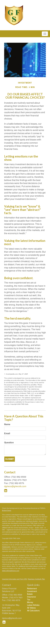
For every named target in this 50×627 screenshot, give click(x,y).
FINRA (4, 547)
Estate (30, 594)
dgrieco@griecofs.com (15, 486)
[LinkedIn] (3, 621)
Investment (32, 591)
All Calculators (33, 610)
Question (9, 442)
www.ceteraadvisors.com (10, 570)
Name (7, 424)
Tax (28, 599)
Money (30, 602)
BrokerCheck (6, 510)
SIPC (9, 547)
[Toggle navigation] (45, 33)
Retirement (32, 588)
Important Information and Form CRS (14, 579)
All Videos (31, 607)
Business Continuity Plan (36, 579)
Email (7, 433)
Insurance (31, 596)
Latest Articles (33, 605)
